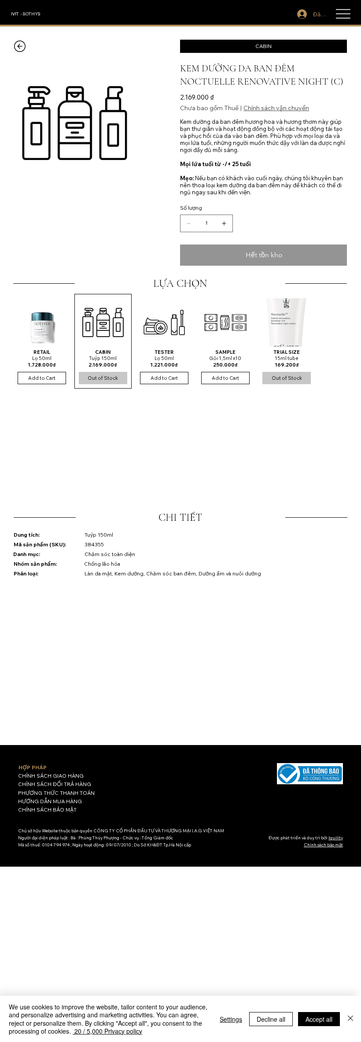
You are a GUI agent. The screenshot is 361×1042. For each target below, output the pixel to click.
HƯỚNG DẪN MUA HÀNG (50, 801)
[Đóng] (350, 1019)
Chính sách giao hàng (51, 775)
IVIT (15, 13)
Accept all (319, 1019)
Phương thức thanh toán (56, 793)
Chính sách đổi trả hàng (54, 784)
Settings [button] (231, 1019)
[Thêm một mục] (224, 223)
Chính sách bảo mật (47, 809)
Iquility (335, 838)
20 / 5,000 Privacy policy (107, 1031)
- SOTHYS (31, 13)
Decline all (271, 1019)
